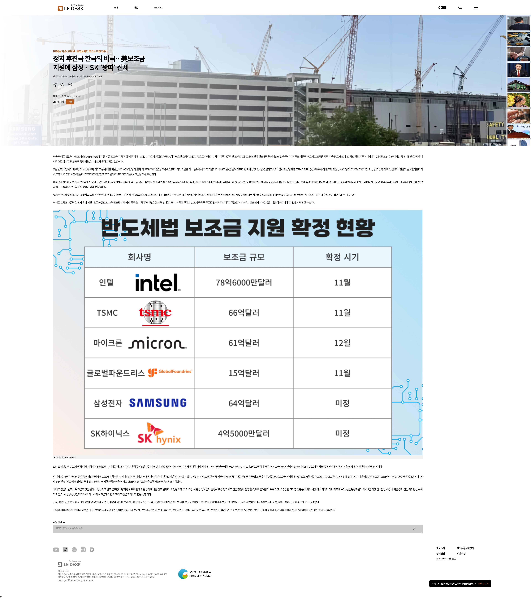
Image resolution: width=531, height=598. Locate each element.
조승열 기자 (58, 102)
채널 (136, 7)
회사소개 (440, 548)
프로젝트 (158, 7)
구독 (70, 101)
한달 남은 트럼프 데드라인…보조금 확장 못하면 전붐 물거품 (77, 76)
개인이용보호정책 (465, 548)
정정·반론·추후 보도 (446, 559)
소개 (116, 7)
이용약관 (461, 553)
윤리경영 (440, 553)
